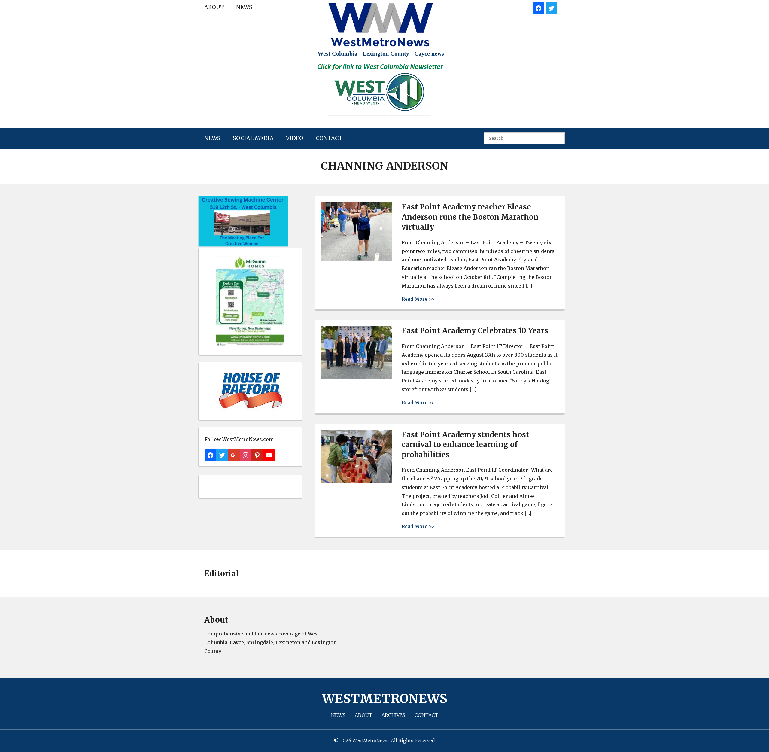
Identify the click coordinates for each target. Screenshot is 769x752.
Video (294, 138)
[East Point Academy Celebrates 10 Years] (356, 377)
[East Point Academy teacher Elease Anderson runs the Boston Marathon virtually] (356, 259)
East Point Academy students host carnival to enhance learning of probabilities (465, 444)
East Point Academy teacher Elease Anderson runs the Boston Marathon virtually (470, 217)
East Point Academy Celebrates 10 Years (475, 330)
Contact (329, 138)
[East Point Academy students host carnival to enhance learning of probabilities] (356, 481)
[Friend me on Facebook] (538, 7)
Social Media (253, 138)
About (214, 7)
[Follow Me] (551, 7)
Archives (393, 715)
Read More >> (418, 299)
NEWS (244, 7)
